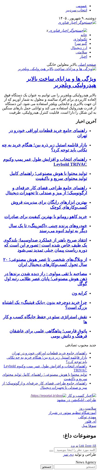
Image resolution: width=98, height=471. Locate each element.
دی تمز (68, 454)
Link (81, 445)
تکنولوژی (80, 39)
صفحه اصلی (87, 64)
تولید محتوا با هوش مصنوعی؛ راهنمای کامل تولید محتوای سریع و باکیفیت (48, 176)
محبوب (83, 345)
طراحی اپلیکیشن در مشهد (76, 400)
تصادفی (71, 345)
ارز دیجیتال (79, 48)
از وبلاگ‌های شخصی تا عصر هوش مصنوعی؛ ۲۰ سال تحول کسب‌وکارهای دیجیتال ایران (45, 262)
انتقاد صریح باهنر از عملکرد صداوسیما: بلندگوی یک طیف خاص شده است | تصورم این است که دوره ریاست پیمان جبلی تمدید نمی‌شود (45, 245)
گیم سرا (81, 43)
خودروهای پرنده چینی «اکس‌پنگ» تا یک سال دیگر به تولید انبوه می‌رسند (48, 228)
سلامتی (81, 52)
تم (77, 445)
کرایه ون (79, 293)
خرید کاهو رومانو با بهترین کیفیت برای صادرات (45, 216)
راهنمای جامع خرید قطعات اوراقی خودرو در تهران (49, 353)
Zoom (88, 445)
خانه (84, 35)
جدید (92, 345)
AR (94, 445)
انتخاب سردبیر (76, 10)
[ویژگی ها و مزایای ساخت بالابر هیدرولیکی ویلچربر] (57, 69)
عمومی (81, 6)
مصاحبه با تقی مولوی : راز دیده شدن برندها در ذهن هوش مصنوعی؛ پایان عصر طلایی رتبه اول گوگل (45, 278)
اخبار (83, 56)
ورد (73, 445)
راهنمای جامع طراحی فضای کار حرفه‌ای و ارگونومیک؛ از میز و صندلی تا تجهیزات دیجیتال (46, 190)
